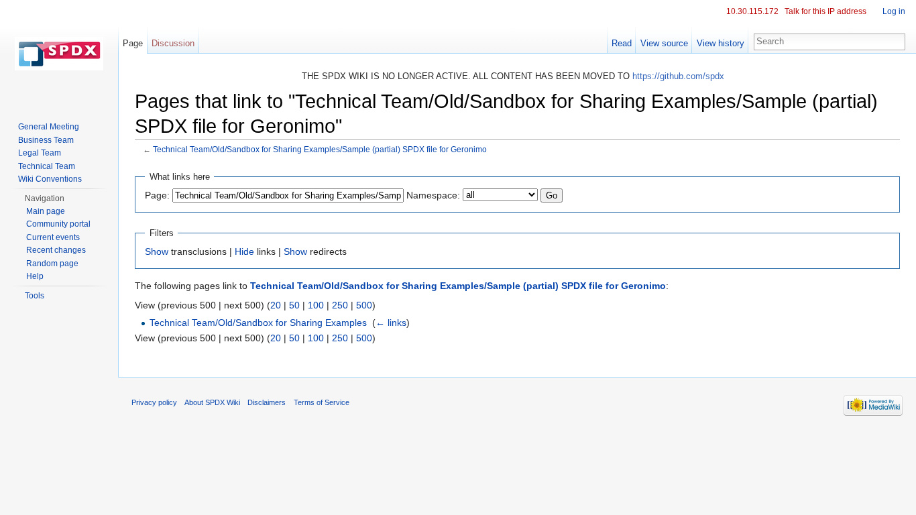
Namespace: (433, 195)
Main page (45, 211)
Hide (244, 251)
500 (364, 305)
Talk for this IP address (825, 11)
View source (664, 43)
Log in (893, 11)
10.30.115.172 (752, 11)
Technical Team (46, 166)
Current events (53, 237)
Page (133, 43)
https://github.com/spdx (678, 76)
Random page (52, 263)
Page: (157, 195)
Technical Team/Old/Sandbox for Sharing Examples (258, 322)
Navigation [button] (44, 198)
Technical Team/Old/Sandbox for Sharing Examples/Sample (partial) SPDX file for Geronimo (320, 149)
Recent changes (56, 250)
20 (275, 305)
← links (391, 322)
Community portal (58, 224)
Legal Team (39, 153)
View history (720, 43)
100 (316, 305)
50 (294, 305)
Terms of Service (321, 402)
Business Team (46, 140)
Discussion (173, 43)
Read (622, 43)
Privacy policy (154, 402)
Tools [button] (34, 295)
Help (35, 276)
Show (156, 251)
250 (340, 305)
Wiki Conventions (50, 179)
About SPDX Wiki (212, 402)
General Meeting (48, 126)
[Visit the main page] (59, 53)
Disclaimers (266, 402)
